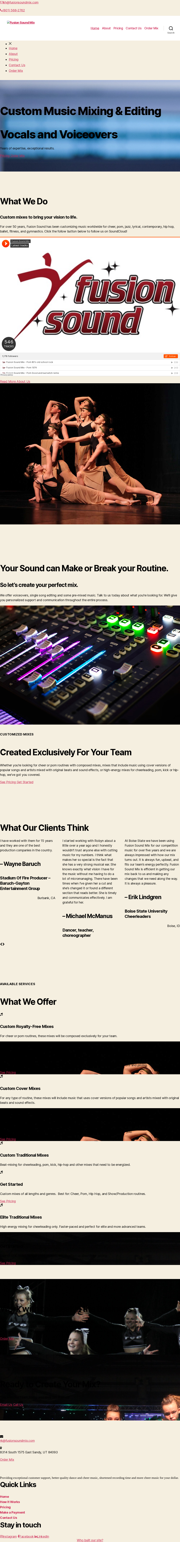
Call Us (18, 1404)
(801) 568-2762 (13, 10)
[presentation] (1, 944)
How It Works (10, 1502)
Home (95, 28)
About (106, 28)
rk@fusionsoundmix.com (17, 1440)
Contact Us (134, 28)
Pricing (118, 28)
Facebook (26, 1536)
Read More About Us (15, 381)
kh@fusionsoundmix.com (20, 2)
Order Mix (151, 28)
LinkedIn (43, 1536)
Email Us (6, 1404)
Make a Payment (12, 1512)
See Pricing (8, 782)
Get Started (25, 782)
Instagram (10, 1536)
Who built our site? (90, 1540)
